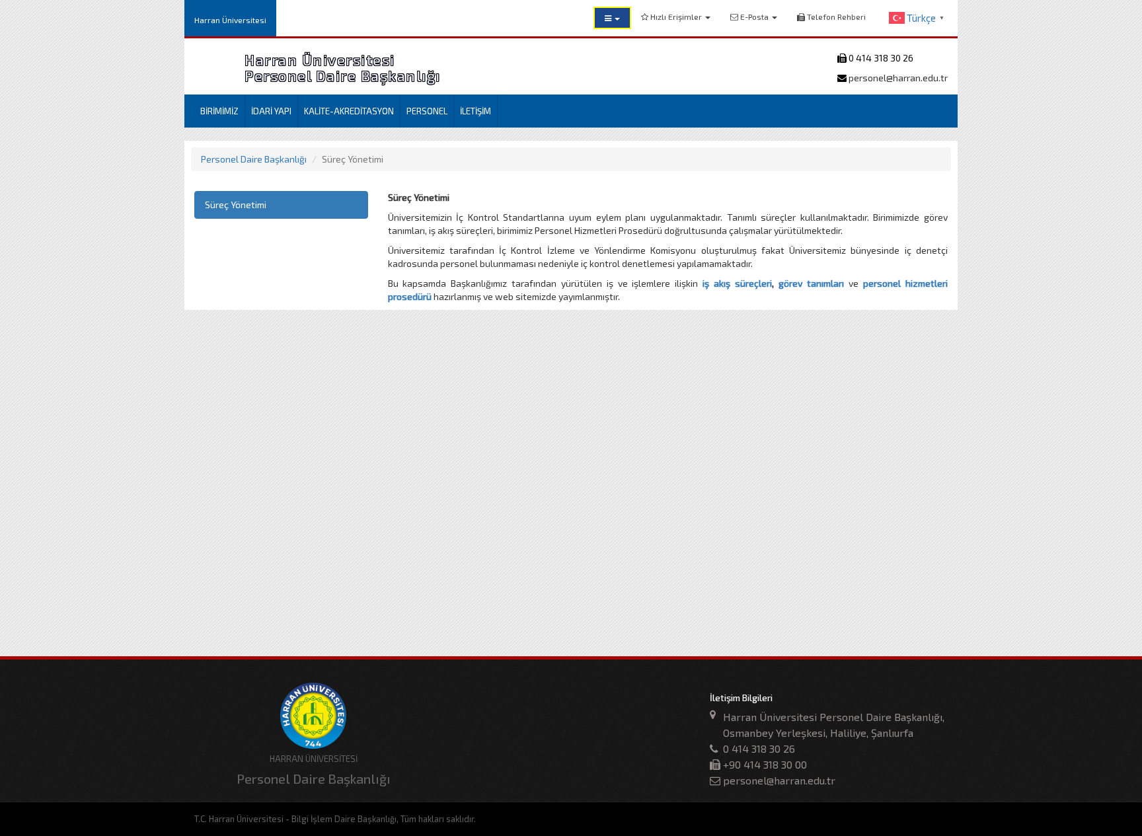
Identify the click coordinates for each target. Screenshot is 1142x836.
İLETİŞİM (475, 111)
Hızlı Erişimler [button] (676, 16)
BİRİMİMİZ (219, 111)
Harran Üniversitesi (230, 19)
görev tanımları (812, 283)
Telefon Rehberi (835, 16)
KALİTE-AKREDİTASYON (349, 111)
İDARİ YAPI (271, 111)
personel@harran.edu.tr (897, 77)
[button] (612, 18)
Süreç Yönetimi (235, 204)
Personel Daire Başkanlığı (254, 159)
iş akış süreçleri (737, 283)
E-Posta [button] (754, 16)
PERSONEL (426, 111)
